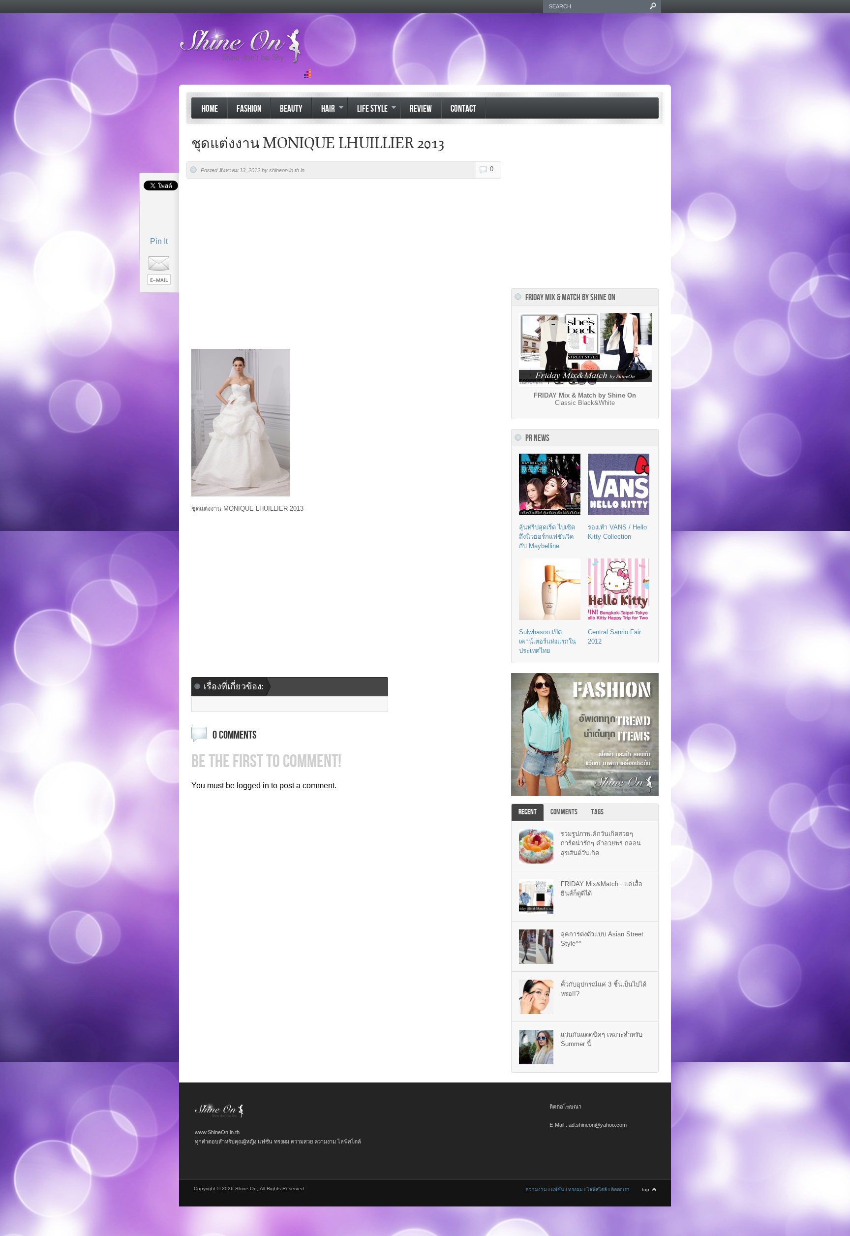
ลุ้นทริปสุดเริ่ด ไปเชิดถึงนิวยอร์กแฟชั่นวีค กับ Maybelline (547, 537)
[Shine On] (219, 1116)
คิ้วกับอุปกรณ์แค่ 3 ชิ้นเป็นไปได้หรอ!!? (603, 989)
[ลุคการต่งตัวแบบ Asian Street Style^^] (536, 946)
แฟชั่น (557, 1189)
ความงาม (536, 1189)
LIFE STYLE (368, 109)
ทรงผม (575, 1189)
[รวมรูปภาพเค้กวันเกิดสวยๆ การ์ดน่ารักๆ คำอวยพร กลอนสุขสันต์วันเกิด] (536, 846)
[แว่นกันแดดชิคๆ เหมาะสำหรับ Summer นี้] (536, 1047)
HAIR (323, 109)
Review (421, 109)
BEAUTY (291, 109)
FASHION (249, 109)
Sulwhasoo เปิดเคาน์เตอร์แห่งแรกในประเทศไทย (547, 641)
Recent (527, 812)
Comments (563, 812)
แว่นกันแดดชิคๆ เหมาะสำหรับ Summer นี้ (601, 1039)
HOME (210, 109)
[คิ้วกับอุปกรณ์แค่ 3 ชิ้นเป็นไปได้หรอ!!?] (536, 997)
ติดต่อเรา (620, 1189)
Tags (597, 812)
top (645, 1189)
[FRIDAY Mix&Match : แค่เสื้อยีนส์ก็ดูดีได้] (536, 896)
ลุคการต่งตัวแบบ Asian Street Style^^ (602, 938)
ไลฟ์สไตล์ (597, 1189)
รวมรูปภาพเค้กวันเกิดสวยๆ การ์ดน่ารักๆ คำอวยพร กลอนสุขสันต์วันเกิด (601, 843)
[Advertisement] (492, 55)
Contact (463, 109)
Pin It (159, 241)
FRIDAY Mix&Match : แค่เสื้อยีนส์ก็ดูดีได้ (601, 888)
